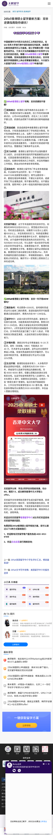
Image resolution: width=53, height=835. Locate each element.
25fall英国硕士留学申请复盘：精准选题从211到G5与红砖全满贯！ (29, 677)
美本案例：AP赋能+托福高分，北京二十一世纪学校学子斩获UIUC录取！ (28, 686)
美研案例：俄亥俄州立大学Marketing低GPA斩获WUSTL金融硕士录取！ (29, 660)
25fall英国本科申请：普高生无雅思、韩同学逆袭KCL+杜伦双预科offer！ (29, 703)
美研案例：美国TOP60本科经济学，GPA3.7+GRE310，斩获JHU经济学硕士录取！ (29, 694)
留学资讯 (20, 11)
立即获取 (26, 725)
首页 (14, 11)
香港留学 (27, 11)
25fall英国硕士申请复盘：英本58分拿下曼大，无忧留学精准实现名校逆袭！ (28, 669)
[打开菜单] (49, 3)
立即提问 (15, 644)
